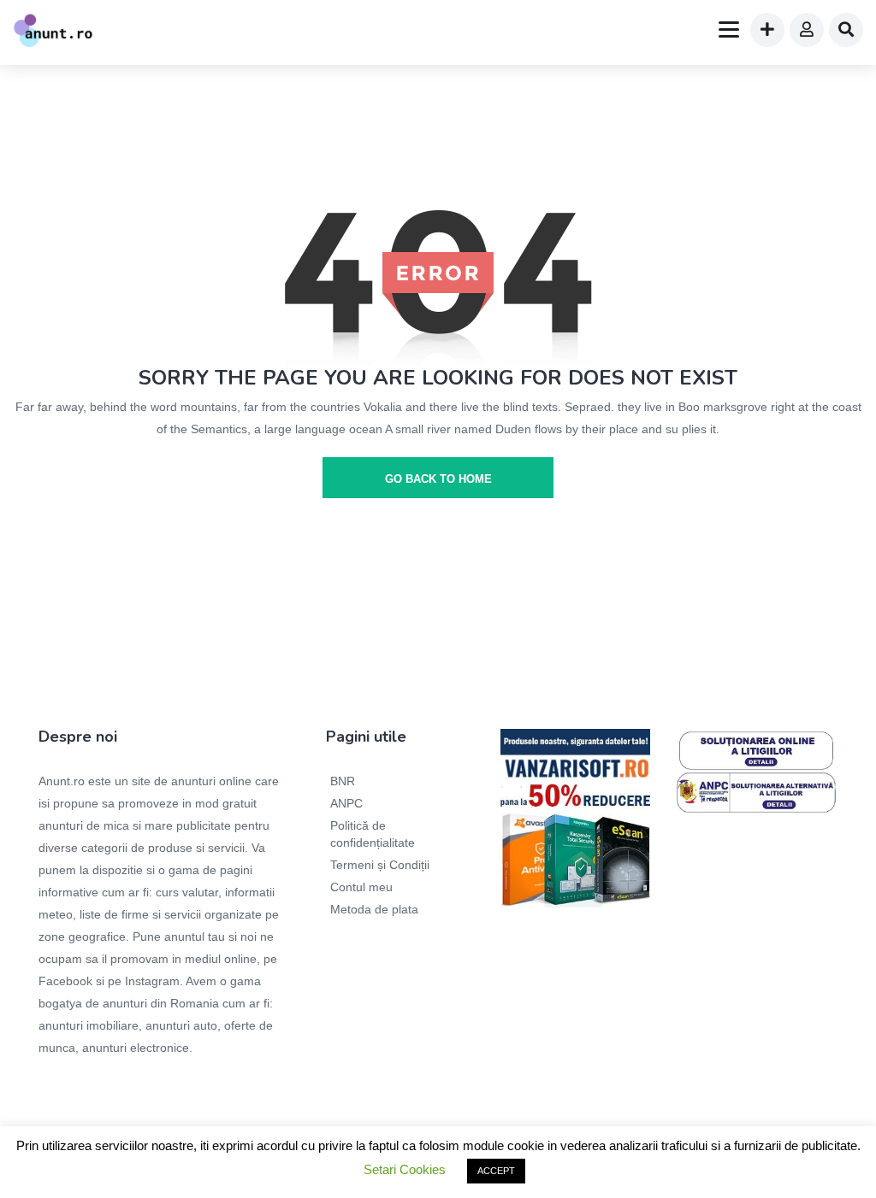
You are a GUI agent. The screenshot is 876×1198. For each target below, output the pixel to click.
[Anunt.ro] (53, 32)
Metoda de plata (374, 909)
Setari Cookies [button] (405, 1169)
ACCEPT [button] (496, 1171)
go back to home (438, 479)
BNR (342, 781)
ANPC (346, 803)
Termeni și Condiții (379, 865)
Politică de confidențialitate (372, 834)
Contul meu (361, 887)
